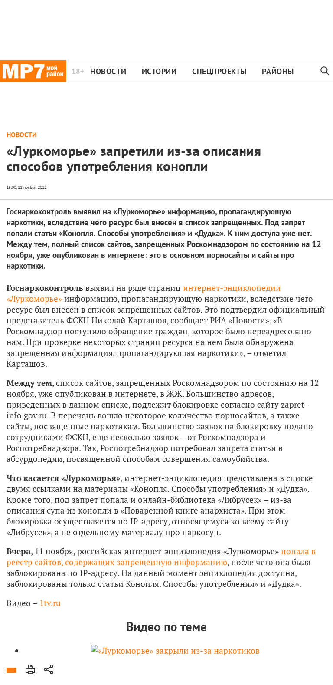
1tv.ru (50, 602)
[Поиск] (325, 71)
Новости (108, 71)
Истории (159, 71)
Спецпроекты (219, 71)
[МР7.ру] (33, 71)
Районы (278, 71)
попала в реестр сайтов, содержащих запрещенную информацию (161, 556)
